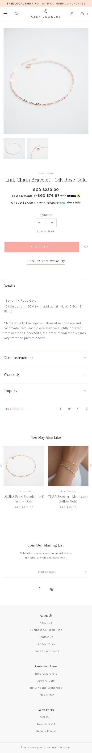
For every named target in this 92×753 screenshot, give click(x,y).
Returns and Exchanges (46, 687)
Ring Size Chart (46, 673)
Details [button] (9, 286)
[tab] (46, 287)
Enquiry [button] (10, 391)
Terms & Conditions (46, 651)
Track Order (46, 694)
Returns (17, 408)
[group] (14, 148)
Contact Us (46, 637)
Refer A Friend (46, 731)
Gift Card (46, 717)
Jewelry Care (46, 680)
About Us (46, 622)
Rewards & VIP (46, 724)
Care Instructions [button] (18, 358)
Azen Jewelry (46, 172)
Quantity (46, 215)
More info (74, 202)
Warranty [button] (12, 374)
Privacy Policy (46, 644)
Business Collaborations (46, 629)
